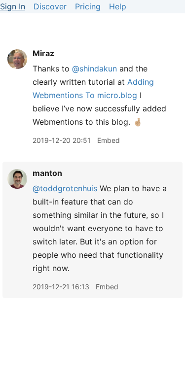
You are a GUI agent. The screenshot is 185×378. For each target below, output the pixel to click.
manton (47, 173)
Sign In (12, 6)
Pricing (88, 6)
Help (117, 6)
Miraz (43, 53)
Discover (50, 6)
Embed (108, 140)
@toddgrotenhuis (65, 188)
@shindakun (94, 68)
